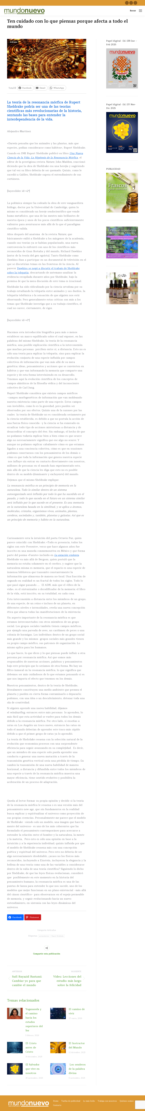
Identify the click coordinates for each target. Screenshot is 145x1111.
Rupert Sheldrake (58, 936)
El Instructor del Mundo (77, 1045)
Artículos (13, 42)
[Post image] (15, 1013)
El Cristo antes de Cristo (30, 1047)
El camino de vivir (77, 1011)
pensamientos (44, 936)
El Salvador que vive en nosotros (32, 1069)
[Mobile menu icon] (140, 10)
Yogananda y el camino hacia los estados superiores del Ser (34, 1019)
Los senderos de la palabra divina (77, 1069)
